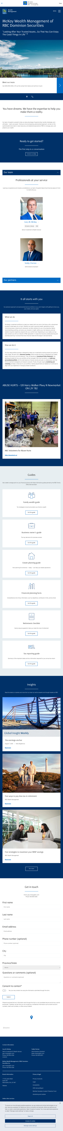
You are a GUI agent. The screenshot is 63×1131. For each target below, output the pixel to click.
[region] (31, 1019)
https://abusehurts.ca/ (11, 455)
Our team (8, 172)
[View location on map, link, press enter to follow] (31, 1019)
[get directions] (31, 1017)
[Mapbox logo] (6, 1028)
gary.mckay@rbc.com (8, 1053)
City (4, 951)
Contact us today (31, 154)
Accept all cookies (30, 1121)
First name (7, 903)
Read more (8, 748)
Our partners (10, 280)
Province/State (9, 963)
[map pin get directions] (31, 1017)
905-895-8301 (39, 1055)
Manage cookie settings (30, 1125)
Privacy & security (37, 1079)
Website (4, 1085)
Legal (34, 1082)
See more (31, 868)
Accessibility (36, 1085)
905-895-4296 (10, 1055)
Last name (7, 915)
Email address (9, 927)
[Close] (60, 1103)
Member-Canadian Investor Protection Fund (44, 1091)
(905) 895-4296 (9, 86)
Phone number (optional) (14, 939)
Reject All (30, 1116)
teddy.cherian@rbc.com (38, 1053)
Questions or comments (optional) (19, 973)
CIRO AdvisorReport (38, 1088)
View (60, 3)
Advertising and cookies (39, 1094)
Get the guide (31, 512)
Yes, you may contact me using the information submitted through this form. (29, 990)
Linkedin (4, 1057)
